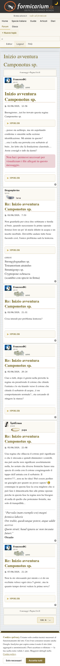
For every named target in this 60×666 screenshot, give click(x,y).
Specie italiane (19, 21)
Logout (20, 44)
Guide (33, 21)
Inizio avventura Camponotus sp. (21, 60)
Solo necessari (14, 660)
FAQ (30, 44)
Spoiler (15, 123)
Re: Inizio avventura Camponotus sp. (22, 206)
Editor (9, 44)
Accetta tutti (35, 660)
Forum (5, 26)
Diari (53, 21)
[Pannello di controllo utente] (2, 44)
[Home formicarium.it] (30, 6)
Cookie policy (9, 654)
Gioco (15, 26)
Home (5, 21)
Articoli (43, 21)
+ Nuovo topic (9, 32)
